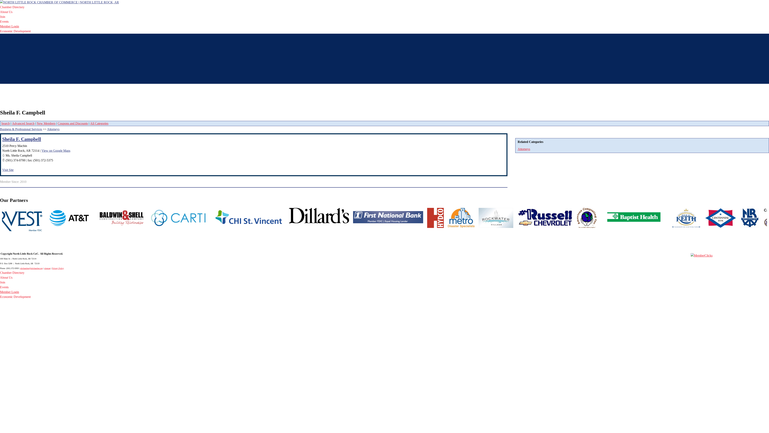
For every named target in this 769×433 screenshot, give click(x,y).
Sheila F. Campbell (21, 139)
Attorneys (524, 149)
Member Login (9, 26)
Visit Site (8, 170)
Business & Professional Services (21, 129)
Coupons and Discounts (73, 123)
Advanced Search (23, 123)
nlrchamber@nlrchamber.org (31, 268)
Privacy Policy (58, 268)
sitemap (47, 268)
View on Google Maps (55, 150)
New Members (46, 123)
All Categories (99, 123)
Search (5, 123)
